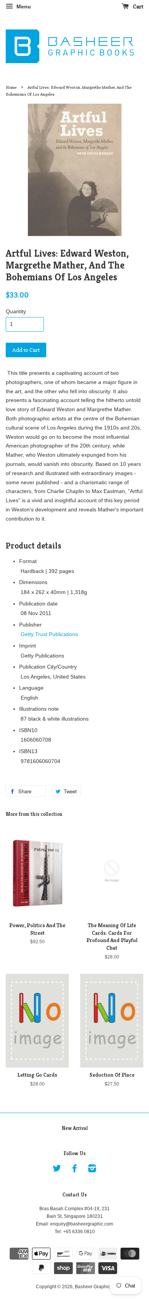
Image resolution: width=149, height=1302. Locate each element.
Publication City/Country (48, 667)
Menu (23, 6)
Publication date (38, 604)
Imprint (27, 646)
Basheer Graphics (93, 1286)
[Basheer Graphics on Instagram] (92, 1170)
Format (28, 561)
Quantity (16, 311)
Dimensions (33, 582)
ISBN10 (28, 730)
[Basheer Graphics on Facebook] (74, 1170)
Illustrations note (39, 709)
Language (31, 688)
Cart (137, 6)
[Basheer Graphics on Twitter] (57, 1170)
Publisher (30, 625)
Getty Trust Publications (49, 634)
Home (11, 87)
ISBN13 (28, 751)
